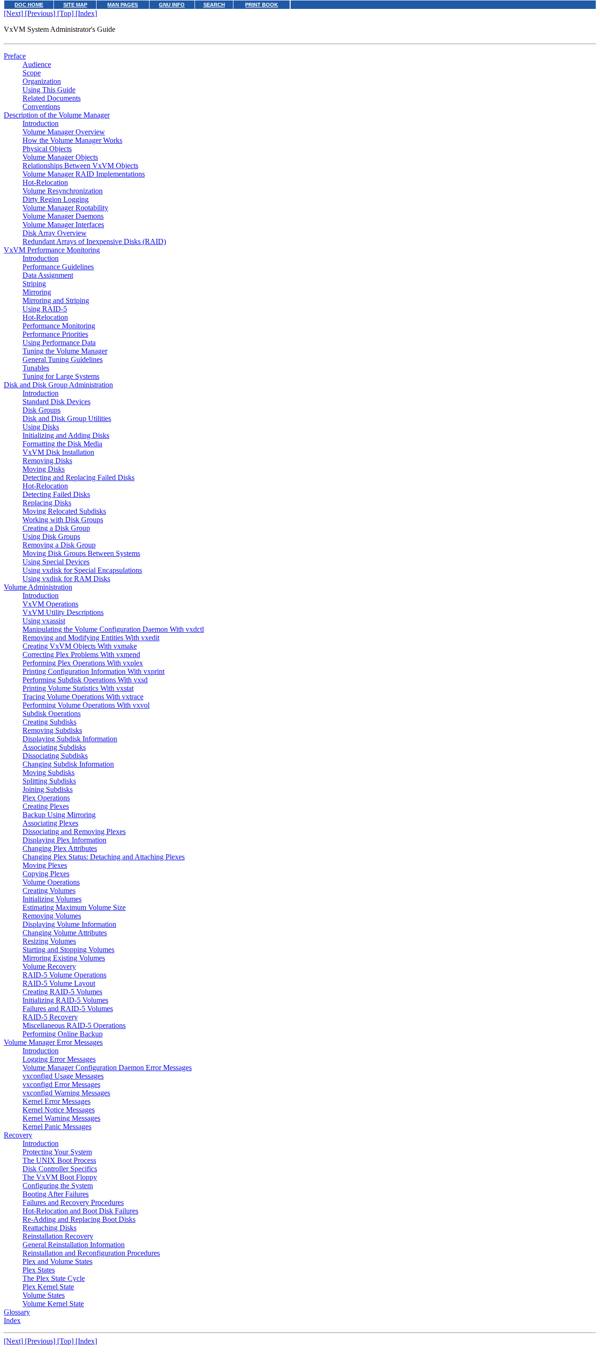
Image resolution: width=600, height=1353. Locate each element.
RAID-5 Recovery (50, 1017)
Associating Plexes (50, 823)
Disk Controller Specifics (59, 1169)
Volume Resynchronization (62, 191)
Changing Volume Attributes (64, 933)
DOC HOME (29, 4)
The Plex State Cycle (53, 1278)
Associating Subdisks (54, 747)
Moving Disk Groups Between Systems (81, 553)
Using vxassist (43, 621)
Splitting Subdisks (49, 781)
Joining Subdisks (47, 789)
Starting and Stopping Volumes (68, 950)
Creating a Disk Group (56, 528)
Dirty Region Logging (55, 199)
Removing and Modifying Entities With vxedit (90, 638)
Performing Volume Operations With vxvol (86, 705)
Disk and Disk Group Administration (58, 385)
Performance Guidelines (58, 267)
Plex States (38, 1270)
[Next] (14, 13)
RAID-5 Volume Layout (58, 983)
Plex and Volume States (57, 1261)
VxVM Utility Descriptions (63, 612)
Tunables (35, 368)
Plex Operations (46, 798)
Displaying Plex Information (64, 840)
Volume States (43, 1295)
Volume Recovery (49, 966)
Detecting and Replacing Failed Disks (78, 477)
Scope (31, 73)
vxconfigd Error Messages (61, 1084)
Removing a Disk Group (59, 545)
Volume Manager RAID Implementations (83, 174)
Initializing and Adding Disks (65, 435)
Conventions (41, 107)
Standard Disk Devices (56, 402)
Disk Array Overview (54, 233)
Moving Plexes (44, 865)
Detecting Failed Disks (56, 494)
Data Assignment (47, 275)
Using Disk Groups (51, 536)
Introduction (40, 123)
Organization (41, 81)
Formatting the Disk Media (62, 444)
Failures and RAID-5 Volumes (67, 1009)
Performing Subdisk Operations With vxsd (85, 680)
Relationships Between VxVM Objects (80, 166)
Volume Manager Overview (63, 132)
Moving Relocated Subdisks (64, 511)
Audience (36, 64)
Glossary (17, 1312)
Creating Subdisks (49, 722)
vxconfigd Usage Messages (63, 1076)
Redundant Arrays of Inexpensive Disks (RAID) (94, 241)
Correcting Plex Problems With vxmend (81, 654)
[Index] (86, 13)
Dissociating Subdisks (55, 756)
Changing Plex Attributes (59, 848)
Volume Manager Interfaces (63, 225)
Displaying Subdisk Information (69, 739)
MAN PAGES (122, 4)
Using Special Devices (56, 562)
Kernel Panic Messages (56, 1127)
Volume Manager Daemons (63, 216)
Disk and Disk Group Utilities (66, 418)
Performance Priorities (55, 334)
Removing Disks (47, 461)
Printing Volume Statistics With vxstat (78, 688)
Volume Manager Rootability (65, 208)
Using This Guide (48, 90)
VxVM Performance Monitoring (52, 250)
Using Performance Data (59, 343)
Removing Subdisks (52, 730)
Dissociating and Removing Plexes (74, 831)
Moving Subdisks (48, 772)
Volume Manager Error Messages (53, 1042)
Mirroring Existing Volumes (63, 958)
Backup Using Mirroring (59, 815)
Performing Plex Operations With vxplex (82, 663)
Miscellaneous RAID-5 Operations (74, 1025)
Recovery (18, 1135)
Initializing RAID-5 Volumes (65, 1000)
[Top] (66, 13)
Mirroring (36, 292)
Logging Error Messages (59, 1059)
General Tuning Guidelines (62, 359)
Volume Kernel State (53, 1304)
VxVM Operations (50, 604)
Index (12, 1320)
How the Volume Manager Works (72, 140)
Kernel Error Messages (56, 1101)
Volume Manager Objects (60, 157)
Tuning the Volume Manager (64, 351)
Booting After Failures (55, 1194)
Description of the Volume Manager (57, 115)
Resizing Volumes (49, 941)
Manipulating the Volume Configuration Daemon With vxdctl (113, 629)
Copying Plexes (45, 874)
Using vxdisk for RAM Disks (66, 579)
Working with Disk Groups (62, 520)
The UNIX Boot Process (59, 1160)
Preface (15, 56)
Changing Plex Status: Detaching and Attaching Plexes (103, 857)
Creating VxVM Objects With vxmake (79, 646)
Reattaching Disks (49, 1228)
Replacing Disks (46, 503)
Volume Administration (38, 587)
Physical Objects (47, 149)
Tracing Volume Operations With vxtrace (82, 697)
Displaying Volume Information (69, 924)
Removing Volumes (51, 916)
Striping (34, 284)
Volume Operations (51, 882)
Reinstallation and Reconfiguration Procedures (91, 1253)
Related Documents (51, 98)
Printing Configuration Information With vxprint (93, 671)
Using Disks (40, 427)
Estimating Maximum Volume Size (74, 907)
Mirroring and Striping (55, 300)
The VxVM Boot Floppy (59, 1177)
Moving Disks (43, 469)
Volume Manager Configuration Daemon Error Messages (107, 1068)
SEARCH (214, 4)
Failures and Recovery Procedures (73, 1202)
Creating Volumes (48, 891)
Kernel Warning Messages (61, 1118)
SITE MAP (75, 4)
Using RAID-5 (44, 309)
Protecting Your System (57, 1152)
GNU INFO (172, 4)
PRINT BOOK (261, 4)
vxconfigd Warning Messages (66, 1093)
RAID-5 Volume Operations (64, 975)
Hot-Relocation (45, 182)
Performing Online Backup (62, 1034)
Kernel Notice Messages (58, 1110)
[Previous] (41, 13)
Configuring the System (57, 1186)
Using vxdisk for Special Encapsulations (82, 570)
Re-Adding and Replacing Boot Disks (78, 1219)
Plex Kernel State (48, 1287)
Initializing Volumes (52, 899)
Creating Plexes (45, 806)
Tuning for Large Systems (60, 376)
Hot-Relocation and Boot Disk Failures (80, 1211)
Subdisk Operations (51, 713)
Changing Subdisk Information (68, 764)
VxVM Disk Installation (58, 452)
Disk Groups (41, 410)
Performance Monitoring (58, 326)
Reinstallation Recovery (57, 1236)
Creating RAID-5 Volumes (62, 992)
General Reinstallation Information (73, 1245)
